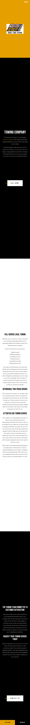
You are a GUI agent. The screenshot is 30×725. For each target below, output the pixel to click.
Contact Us (15, 698)
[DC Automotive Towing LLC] (15, 29)
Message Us (22, 722)
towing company (7, 139)
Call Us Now (7, 722)
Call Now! (15, 183)
